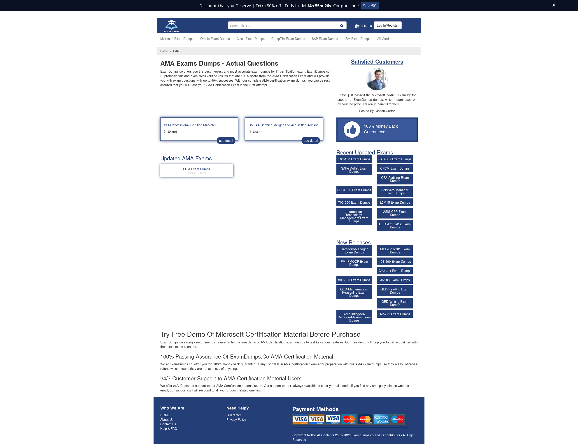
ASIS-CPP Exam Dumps (395, 213)
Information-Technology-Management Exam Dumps (354, 216)
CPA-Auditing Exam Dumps (395, 179)
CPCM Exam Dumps (395, 168)
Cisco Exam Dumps (251, 38)
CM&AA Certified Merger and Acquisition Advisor (283, 125)
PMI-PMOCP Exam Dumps (354, 263)
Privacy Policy (236, 419)
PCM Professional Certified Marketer (190, 125)
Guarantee (234, 415)
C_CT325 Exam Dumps (354, 190)
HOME (165, 415)
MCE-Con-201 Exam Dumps (395, 250)
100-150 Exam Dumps (354, 159)
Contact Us (168, 424)
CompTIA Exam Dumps (288, 38)
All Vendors (385, 38)
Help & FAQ (168, 428)
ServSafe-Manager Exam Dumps (394, 191)
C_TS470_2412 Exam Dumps (395, 225)
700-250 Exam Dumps (354, 202)
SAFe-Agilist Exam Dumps (354, 170)
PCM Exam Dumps (196, 171)
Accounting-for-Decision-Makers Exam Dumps (354, 317)
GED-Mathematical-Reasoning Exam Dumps (354, 292)
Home (164, 51)
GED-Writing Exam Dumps (395, 303)
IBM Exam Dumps (358, 38)
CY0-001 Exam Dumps (395, 270)
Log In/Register (388, 25)
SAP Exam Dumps (325, 38)
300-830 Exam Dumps (354, 280)
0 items (366, 25)
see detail (226, 140)
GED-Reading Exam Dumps (394, 290)
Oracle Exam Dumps (215, 38)
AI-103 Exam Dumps (395, 280)
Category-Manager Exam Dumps (354, 250)
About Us (166, 419)
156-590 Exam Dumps (395, 261)
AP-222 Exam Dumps (395, 314)
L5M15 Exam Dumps (395, 202)
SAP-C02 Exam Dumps (394, 159)
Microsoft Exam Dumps (176, 38)
